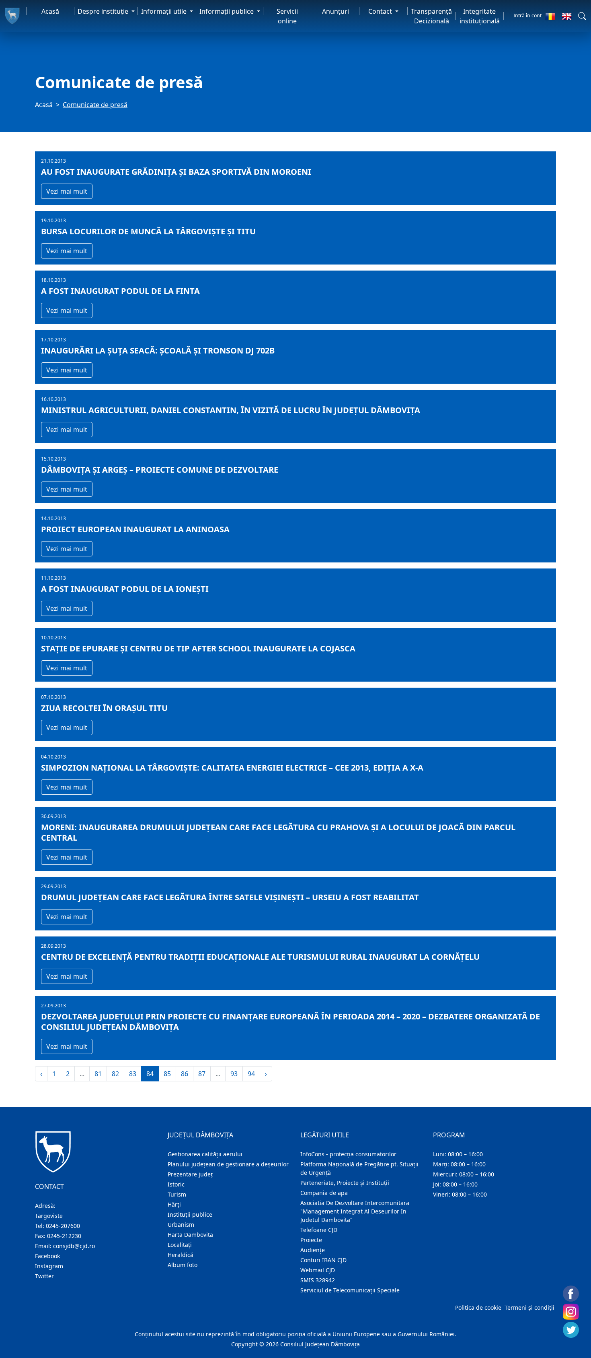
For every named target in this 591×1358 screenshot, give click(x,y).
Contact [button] (381, 11)
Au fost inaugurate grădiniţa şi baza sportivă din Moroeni (176, 172)
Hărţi (174, 1204)
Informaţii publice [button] (227, 11)
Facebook (47, 1256)
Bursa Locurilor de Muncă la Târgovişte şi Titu (148, 231)
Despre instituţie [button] (104, 11)
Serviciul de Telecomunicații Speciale (350, 1290)
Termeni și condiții (529, 1307)
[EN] (567, 16)
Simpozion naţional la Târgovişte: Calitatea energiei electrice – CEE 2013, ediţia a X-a (232, 768)
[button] (582, 16)
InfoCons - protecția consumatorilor (348, 1154)
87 (201, 1073)
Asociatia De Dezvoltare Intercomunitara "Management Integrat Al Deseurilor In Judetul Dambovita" (354, 1211)
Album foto (182, 1265)
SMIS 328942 (317, 1280)
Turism (177, 1194)
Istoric (176, 1184)
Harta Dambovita (190, 1234)
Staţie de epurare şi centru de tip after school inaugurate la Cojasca (198, 648)
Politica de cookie (478, 1307)
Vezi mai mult (66, 191)
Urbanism (181, 1224)
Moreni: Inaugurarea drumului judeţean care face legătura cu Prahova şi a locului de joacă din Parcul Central (278, 832)
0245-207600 (63, 1226)
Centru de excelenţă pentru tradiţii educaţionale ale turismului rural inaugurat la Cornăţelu (260, 957)
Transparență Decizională (431, 16)
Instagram (49, 1266)
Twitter (44, 1276)
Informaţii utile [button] (164, 11)
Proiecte (311, 1240)
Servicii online (287, 16)
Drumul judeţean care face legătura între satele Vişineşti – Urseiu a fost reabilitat (230, 897)
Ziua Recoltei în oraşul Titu (104, 708)
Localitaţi (180, 1244)
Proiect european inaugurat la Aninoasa (135, 529)
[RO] (550, 16)
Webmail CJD (317, 1270)
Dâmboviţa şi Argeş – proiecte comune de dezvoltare (159, 470)
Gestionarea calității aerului (205, 1154)
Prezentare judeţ (190, 1174)
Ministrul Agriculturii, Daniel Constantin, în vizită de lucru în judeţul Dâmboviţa (230, 410)
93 (234, 1073)
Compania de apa (324, 1193)
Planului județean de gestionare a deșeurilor (228, 1164)
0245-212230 (64, 1236)
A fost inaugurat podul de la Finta (120, 291)
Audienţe (312, 1250)
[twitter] (571, 1330)
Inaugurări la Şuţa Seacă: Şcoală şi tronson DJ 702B (158, 350)
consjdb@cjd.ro (74, 1246)
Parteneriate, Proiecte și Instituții (344, 1182)
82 (115, 1073)
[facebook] (571, 1294)
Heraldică (180, 1255)
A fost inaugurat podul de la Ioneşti (125, 589)
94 (251, 1073)
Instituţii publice (190, 1214)
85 (167, 1073)
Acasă (50, 11)
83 (132, 1073)
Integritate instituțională (480, 16)
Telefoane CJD (318, 1230)
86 (184, 1073)
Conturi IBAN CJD (323, 1260)
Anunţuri (335, 11)
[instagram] (571, 1312)
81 (98, 1073)
